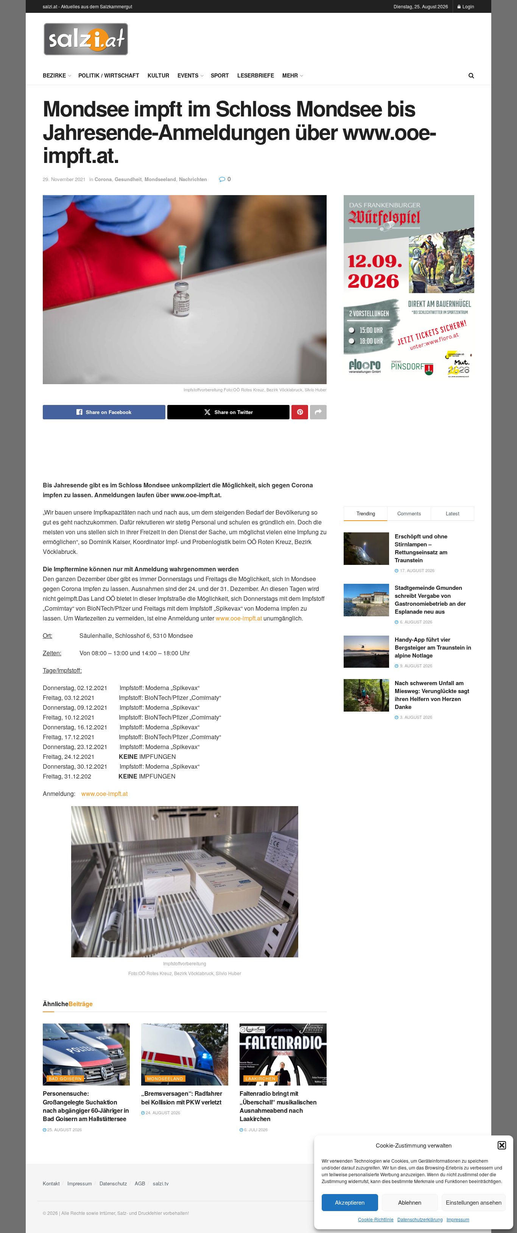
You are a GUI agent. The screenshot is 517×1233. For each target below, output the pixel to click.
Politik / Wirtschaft (108, 75)
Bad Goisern (65, 1078)
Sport (220, 75)
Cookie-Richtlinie (376, 1219)
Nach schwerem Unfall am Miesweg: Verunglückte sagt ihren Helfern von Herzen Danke (432, 695)
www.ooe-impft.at (239, 618)
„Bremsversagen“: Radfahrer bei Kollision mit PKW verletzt (181, 1097)
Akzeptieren (349, 1202)
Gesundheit (128, 179)
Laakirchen (261, 1078)
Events (188, 75)
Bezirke (54, 75)
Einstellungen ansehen (473, 1202)
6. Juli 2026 (255, 1129)
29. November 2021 (64, 179)
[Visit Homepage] (86, 39)
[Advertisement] (336, 38)
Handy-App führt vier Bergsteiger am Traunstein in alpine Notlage (433, 647)
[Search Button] (471, 75)
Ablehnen (409, 1202)
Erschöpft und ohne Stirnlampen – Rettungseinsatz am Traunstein (421, 548)
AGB (140, 1183)
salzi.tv (161, 1183)
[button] (502, 1145)
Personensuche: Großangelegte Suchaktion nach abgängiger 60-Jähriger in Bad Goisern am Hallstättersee (86, 1106)
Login (467, 6)
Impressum (458, 1219)
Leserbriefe (255, 75)
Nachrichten (193, 179)
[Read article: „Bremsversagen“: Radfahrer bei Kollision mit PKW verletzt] (184, 1055)
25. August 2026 (64, 1129)
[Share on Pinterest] (299, 412)
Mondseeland (160, 179)
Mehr (290, 75)
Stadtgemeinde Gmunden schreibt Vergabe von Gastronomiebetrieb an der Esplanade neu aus (430, 599)
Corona (103, 179)
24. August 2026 (162, 1112)
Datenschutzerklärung (420, 1219)
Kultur (158, 75)
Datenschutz (113, 1183)
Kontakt (51, 1183)
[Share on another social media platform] (318, 412)
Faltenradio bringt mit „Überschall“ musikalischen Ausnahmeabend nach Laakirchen (278, 1106)
